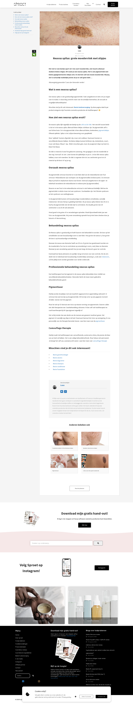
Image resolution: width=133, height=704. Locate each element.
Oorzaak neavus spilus (21, 19)
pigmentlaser (100, 321)
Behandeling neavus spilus (22, 21)
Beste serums (57, 358)
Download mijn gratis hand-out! (23, 30)
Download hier (71, 636)
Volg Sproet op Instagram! (22, 33)
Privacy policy (66, 697)
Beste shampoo (58, 364)
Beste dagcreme (58, 361)
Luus (79, 51)
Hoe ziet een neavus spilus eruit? (24, 17)
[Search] (33, 676)
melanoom (105, 257)
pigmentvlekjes (104, 130)
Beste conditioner (59, 366)
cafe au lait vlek (86, 125)
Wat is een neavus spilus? (22, 15)
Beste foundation (59, 369)
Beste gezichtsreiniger (60, 355)
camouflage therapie (100, 341)
